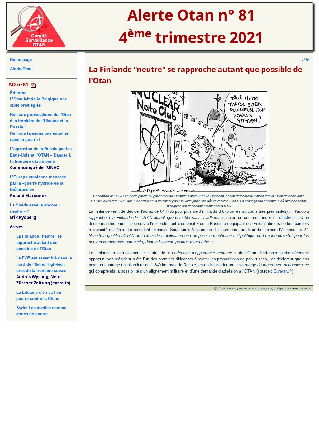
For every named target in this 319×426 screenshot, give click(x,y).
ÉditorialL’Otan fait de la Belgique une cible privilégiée (38, 99)
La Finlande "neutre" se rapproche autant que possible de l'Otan (39, 242)
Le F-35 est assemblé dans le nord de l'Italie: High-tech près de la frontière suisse (44, 264)
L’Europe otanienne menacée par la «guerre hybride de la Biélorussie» (38, 183)
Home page (21, 59)
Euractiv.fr (285, 217)
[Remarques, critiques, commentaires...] (303, 59)
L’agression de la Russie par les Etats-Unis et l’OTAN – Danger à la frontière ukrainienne (41, 155)
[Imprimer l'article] (307, 59)
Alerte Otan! (21, 68)
